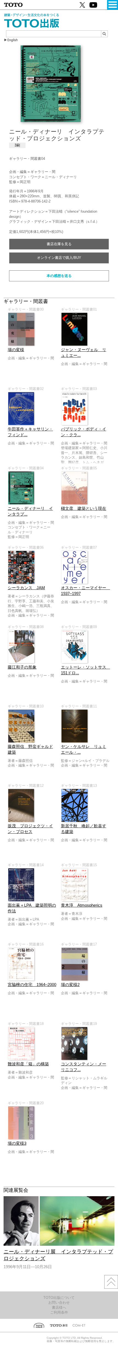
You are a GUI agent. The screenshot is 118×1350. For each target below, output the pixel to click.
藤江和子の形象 (22, 667)
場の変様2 (70, 984)
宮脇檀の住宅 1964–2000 (32, 984)
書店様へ (59, 1307)
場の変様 (16, 350)
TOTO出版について (59, 1298)
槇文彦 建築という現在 (83, 508)
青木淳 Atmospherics (81, 905)
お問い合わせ (59, 1302)
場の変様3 (17, 1143)
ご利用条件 (59, 1312)
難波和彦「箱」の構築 (28, 1064)
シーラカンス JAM (26, 588)
